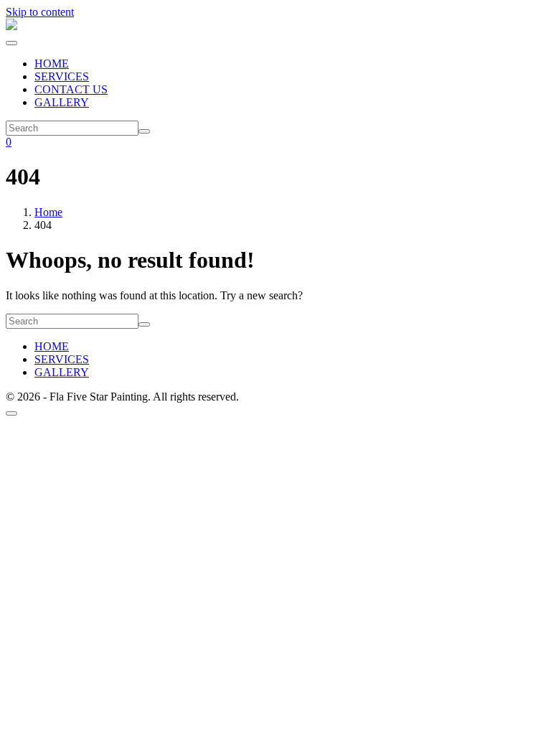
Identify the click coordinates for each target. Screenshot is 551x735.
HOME (51, 63)
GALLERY (61, 102)
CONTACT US (71, 89)
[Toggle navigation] (11, 43)
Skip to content (40, 12)
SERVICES (61, 76)
